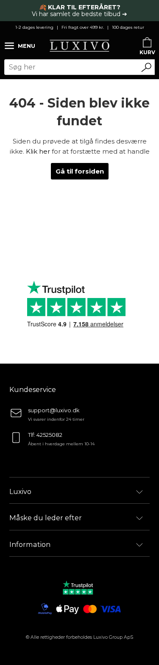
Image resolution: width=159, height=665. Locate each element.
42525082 (49, 435)
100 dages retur (128, 27)
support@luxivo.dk (53, 410)
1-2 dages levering (34, 27)
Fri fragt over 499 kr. (82, 27)
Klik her (38, 151)
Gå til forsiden (80, 171)
